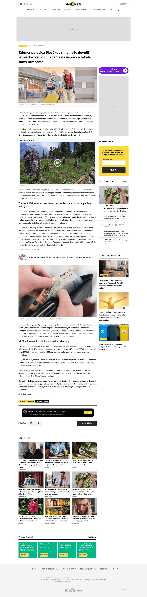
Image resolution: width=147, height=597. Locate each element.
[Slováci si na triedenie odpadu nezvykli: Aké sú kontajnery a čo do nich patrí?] (113, 332)
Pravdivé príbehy (97, 10)
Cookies (32, 569)
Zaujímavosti (23, 45)
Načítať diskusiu (87, 423)
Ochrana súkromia (88, 569)
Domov (115, 569)
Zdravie (30, 10)
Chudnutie (56, 10)
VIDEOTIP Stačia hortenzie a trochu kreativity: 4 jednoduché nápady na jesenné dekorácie (116, 208)
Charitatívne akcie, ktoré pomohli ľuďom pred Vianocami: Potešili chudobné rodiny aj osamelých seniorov (111, 284)
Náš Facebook (27, 4)
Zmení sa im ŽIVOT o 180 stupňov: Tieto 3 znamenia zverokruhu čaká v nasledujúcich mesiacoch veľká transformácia (112, 316)
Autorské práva (69, 569)
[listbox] (122, 181)
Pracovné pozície (26, 537)
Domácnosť (81, 10)
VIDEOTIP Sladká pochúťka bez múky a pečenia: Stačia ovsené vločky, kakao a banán (116, 242)
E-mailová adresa (107, 159)
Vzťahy (67, 10)
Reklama (104, 569)
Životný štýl (31, 401)
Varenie (43, 10)
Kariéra (46, 401)
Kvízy (111, 10)
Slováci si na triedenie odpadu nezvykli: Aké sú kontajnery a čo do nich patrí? (112, 347)
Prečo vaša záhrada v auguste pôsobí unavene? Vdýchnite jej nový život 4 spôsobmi (114, 224)
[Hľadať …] (118, 10)
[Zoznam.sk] (124, 4)
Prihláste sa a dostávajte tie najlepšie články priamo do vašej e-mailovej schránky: (113, 153)
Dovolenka (39, 401)
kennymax (92, 579)
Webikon (103, 579)
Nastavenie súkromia (49, 569)
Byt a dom (103, 339)
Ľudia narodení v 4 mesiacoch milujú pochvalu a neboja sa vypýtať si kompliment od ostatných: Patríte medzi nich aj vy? (116, 233)
